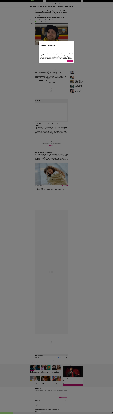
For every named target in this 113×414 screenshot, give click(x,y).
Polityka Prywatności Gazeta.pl (66, 58)
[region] (56, 52)
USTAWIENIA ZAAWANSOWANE (45, 61)
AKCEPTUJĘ (70, 61)
